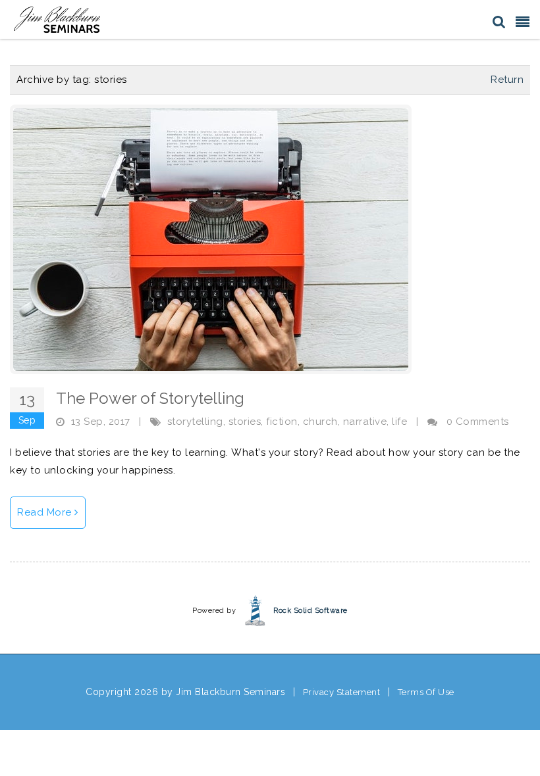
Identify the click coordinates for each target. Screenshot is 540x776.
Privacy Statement (342, 692)
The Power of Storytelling (150, 398)
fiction (282, 421)
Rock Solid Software (310, 610)
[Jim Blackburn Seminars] (56, 19)
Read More (45, 512)
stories (245, 421)
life (399, 421)
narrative (365, 421)
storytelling (195, 421)
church (320, 421)
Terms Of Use (426, 692)
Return (507, 79)
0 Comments (477, 421)
